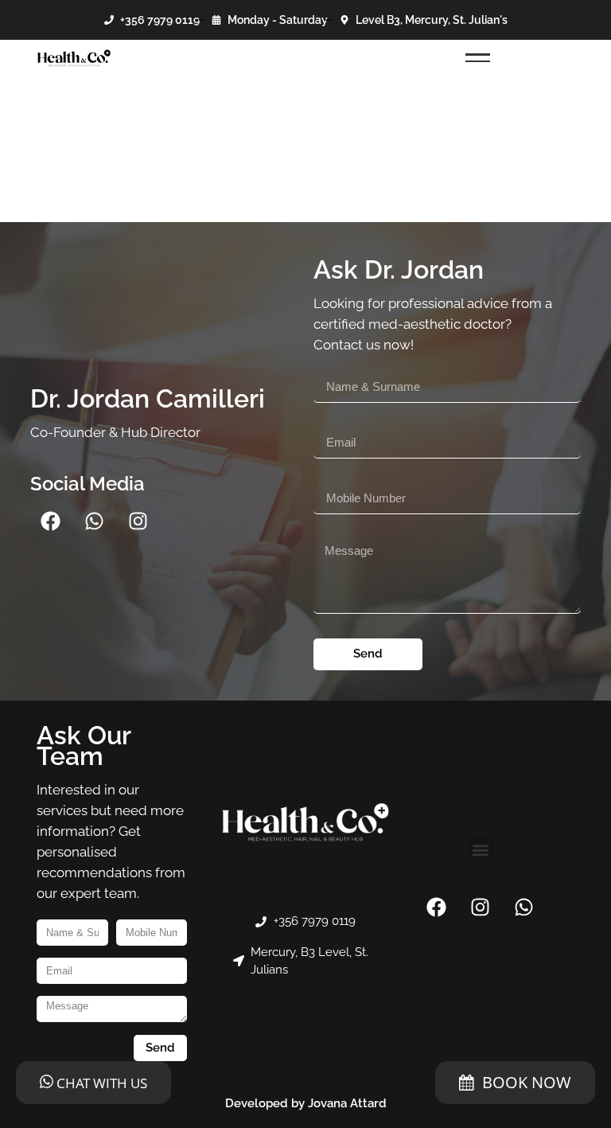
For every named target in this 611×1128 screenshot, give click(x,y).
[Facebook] (50, 521)
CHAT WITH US (100, 1083)
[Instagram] (138, 521)
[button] (480, 850)
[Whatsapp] (94, 521)
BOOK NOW (526, 1082)
